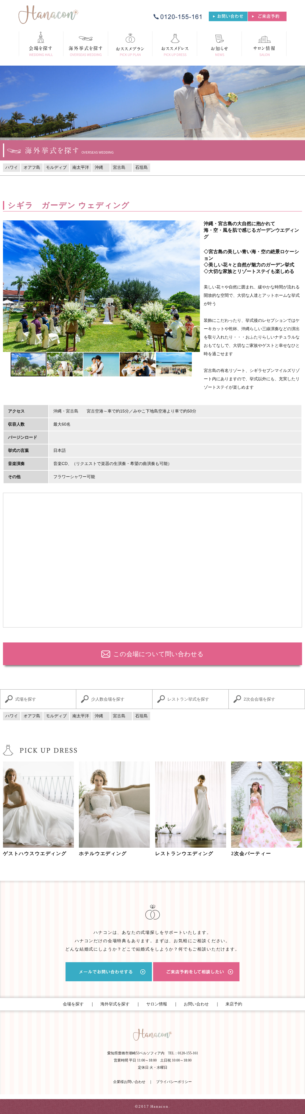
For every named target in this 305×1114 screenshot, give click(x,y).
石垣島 (141, 167)
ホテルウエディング (103, 853)
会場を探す (73, 1004)
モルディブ (56, 167)
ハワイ (11, 167)
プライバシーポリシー (174, 1082)
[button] (8, 286)
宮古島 (121, 167)
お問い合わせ (196, 1004)
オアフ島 (32, 167)
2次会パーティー (251, 853)
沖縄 (101, 167)
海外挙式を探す (115, 1004)
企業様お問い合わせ (129, 1082)
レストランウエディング (184, 853)
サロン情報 (156, 1004)
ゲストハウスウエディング (35, 853)
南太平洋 (80, 167)
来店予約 (233, 1004)
